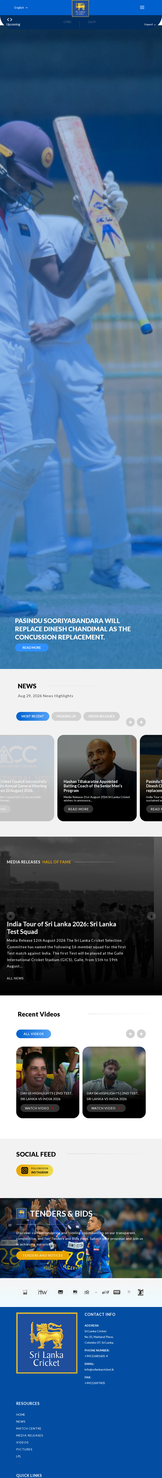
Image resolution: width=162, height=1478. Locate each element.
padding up (66, 716)
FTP (19, 1463)
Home (20, 1414)
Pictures (24, 1449)
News (21, 1421)
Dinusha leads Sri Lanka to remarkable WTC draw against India (69, 629)
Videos (22, 1442)
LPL (18, 1456)
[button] (141, 722)
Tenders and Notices (43, 1255)
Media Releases (102, 716)
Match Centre (29, 1428)
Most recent (33, 716)
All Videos (34, 1034)
